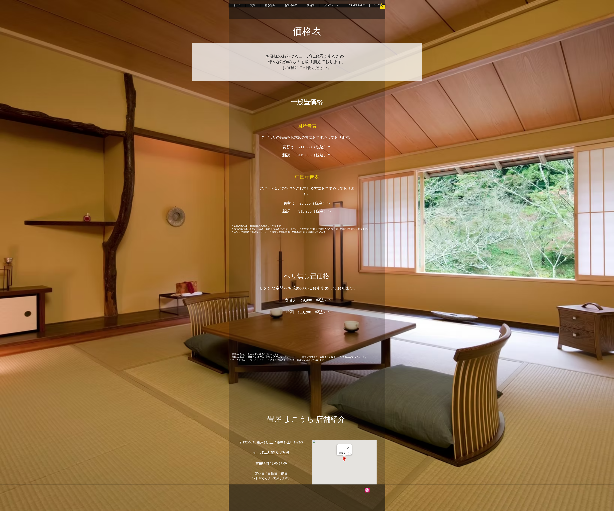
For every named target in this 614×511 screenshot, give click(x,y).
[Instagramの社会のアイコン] (367, 490)
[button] (383, 6)
